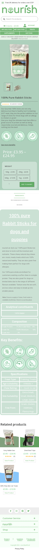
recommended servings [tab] (19, 200)
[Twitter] (28, 511)
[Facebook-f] (11, 511)
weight (8, 166)
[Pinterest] (22, 511)
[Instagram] (16, 511)
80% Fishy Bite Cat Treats (9, 486)
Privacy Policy (19, 548)
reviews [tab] (19, 205)
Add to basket (26, 184)
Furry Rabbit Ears (9, 450)
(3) (14, 456)
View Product (9, 460)
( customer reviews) (16, 104)
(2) (35, 456)
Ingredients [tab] (19, 195)
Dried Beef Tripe (29, 450)
